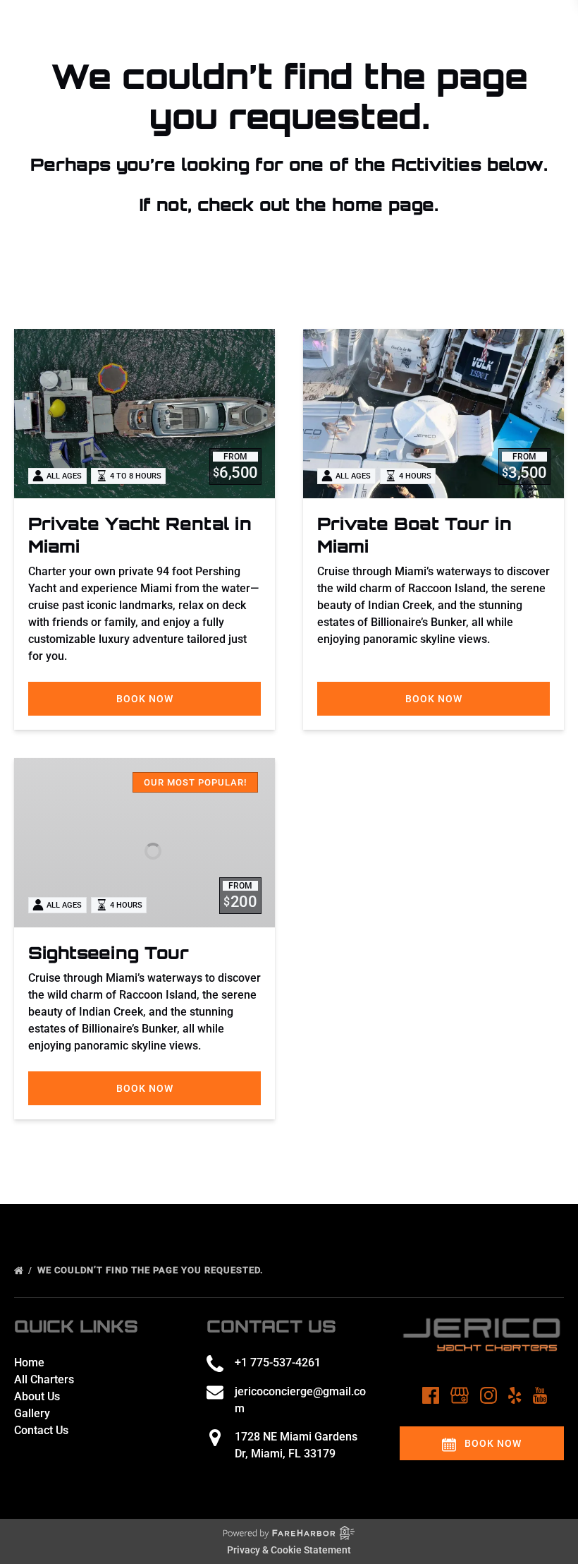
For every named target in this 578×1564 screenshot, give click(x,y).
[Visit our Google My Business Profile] (459, 1395)
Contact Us (41, 1430)
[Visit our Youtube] (540, 1395)
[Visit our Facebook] (430, 1395)
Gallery (32, 1413)
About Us (37, 1396)
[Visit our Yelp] (514, 1395)
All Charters (44, 1379)
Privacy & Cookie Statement (289, 1550)
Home (29, 1362)
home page (383, 204)
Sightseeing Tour (108, 952)
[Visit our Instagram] (488, 1395)
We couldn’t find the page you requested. (151, 1270)
